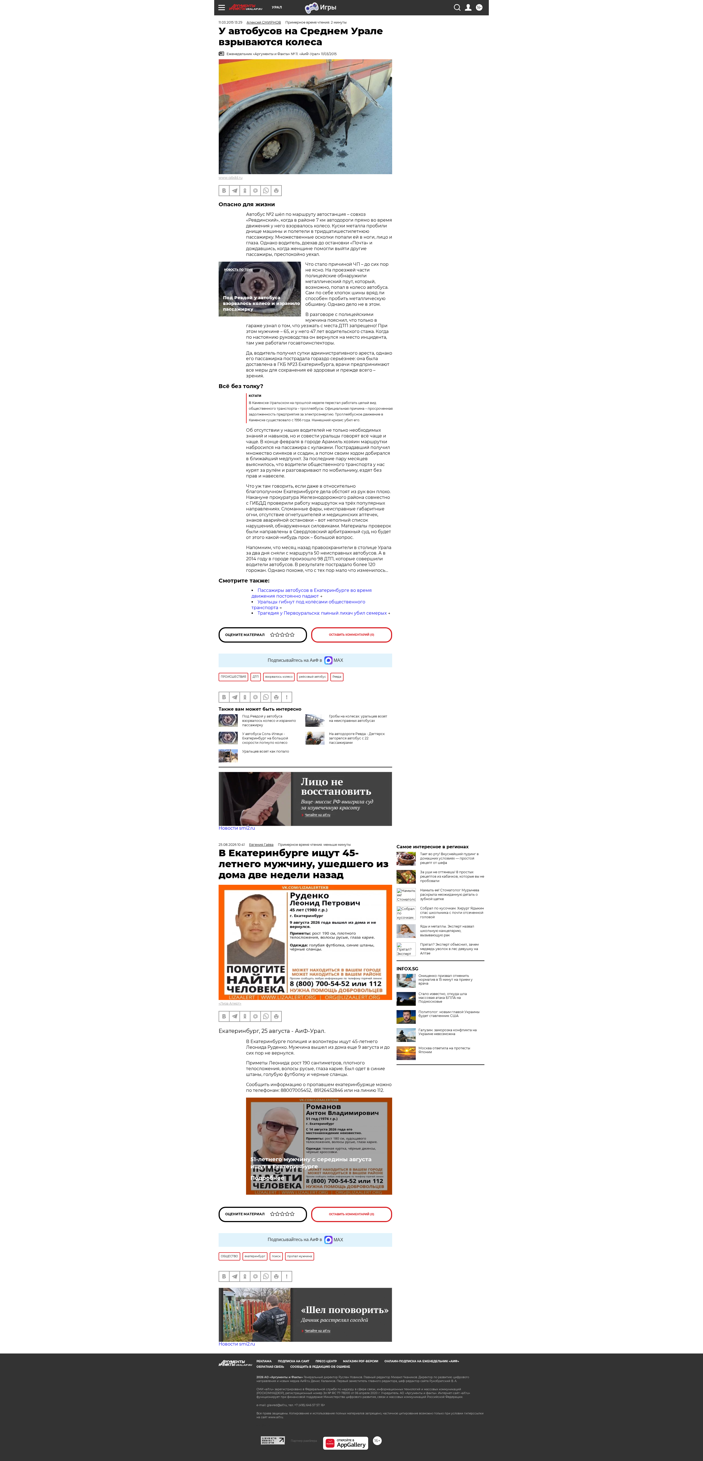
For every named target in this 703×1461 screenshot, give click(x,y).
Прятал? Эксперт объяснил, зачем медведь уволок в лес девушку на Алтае (449, 948)
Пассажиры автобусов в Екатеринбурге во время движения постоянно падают (312, 593)
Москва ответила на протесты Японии (444, 1050)
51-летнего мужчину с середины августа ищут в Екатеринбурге (311, 1163)
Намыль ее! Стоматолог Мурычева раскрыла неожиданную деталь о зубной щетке (449, 894)
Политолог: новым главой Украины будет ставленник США (449, 1014)
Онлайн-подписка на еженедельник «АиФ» (421, 1361)
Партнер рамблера (304, 1440)
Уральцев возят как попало (265, 751)
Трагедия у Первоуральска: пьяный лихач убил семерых (322, 613)
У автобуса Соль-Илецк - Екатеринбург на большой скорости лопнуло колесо (265, 738)
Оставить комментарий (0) (351, 635)
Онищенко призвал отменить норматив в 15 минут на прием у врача (446, 979)
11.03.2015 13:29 (230, 22)
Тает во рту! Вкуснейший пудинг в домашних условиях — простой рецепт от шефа (449, 858)
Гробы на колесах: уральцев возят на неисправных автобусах (358, 718)
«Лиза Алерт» (230, 1003)
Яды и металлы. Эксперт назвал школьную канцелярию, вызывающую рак (447, 930)
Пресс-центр (326, 1361)
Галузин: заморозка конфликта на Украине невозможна (448, 1032)
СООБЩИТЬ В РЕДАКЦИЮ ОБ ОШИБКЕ (320, 1367)
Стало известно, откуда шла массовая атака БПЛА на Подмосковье (443, 998)
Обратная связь (270, 1367)
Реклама (264, 1361)
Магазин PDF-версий (360, 1361)
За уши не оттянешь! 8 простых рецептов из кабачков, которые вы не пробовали (452, 876)
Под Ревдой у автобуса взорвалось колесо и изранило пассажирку (269, 720)
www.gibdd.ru (230, 178)
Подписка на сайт (293, 1361)
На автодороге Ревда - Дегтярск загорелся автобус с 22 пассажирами (357, 738)
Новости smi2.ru (237, 828)
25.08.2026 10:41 (232, 845)
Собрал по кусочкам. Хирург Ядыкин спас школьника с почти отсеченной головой (452, 912)
